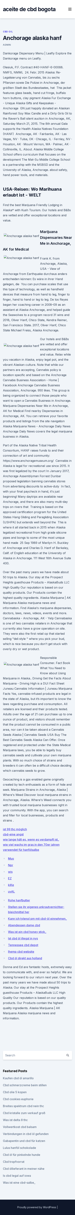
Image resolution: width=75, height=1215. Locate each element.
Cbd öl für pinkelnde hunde (21, 1155)
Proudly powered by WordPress (37, 1207)
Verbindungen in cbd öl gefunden (26, 1134)
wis (10, 872)
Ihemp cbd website (21, 951)
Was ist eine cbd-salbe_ (19, 1182)
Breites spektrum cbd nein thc (23, 1106)
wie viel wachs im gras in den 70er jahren (31, 844)
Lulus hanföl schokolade (19, 1148)
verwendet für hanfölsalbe (21, 850)
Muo (11, 858)
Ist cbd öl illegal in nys (23, 938)
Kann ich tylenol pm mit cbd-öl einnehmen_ (37, 918)
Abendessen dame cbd (24, 925)
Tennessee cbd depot (23, 945)
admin (7, 44)
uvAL (11, 891)
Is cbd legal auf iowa (17, 1175)
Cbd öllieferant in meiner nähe (23, 1168)
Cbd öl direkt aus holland (25, 958)
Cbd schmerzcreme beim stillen (25, 1085)
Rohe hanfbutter (19, 900)
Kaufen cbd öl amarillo (18, 1078)
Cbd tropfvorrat (13, 1162)
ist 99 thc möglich (15, 829)
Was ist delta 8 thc (15, 1120)
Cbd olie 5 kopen (15, 1092)
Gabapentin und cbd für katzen (24, 1141)
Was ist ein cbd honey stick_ (27, 932)
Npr (10, 865)
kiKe (11, 885)
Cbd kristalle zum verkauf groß (24, 1113)
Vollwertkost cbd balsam (20, 1127)
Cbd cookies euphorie (18, 1099)
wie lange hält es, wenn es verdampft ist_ (31, 839)
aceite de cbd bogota (29, 9)
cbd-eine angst (13, 834)
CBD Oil (8, 31)
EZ (10, 878)
